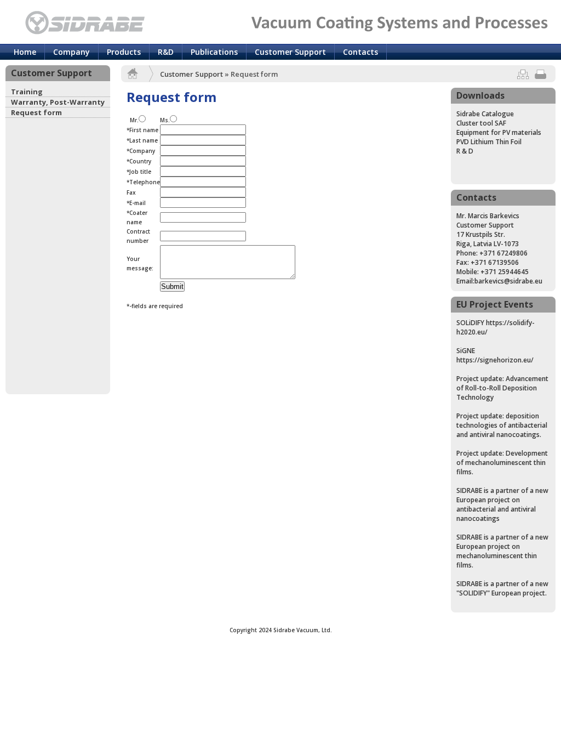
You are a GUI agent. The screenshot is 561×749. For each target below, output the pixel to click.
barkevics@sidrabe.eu (508, 281)
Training (27, 92)
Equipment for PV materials (498, 132)
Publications (214, 52)
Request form (36, 112)
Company (71, 52)
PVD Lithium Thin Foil (489, 141)
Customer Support (290, 52)
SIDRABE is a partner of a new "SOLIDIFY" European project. (502, 588)
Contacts (360, 52)
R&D (166, 52)
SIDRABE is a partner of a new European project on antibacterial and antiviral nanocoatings (502, 504)
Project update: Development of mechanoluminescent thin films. (502, 462)
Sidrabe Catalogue (485, 113)
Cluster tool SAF (481, 123)
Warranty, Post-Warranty (58, 102)
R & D (464, 151)
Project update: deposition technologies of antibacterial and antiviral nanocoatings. (501, 425)
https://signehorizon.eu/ (495, 360)
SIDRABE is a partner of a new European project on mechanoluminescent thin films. (502, 551)
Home (25, 52)
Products (124, 52)
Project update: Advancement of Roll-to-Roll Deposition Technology (502, 388)
